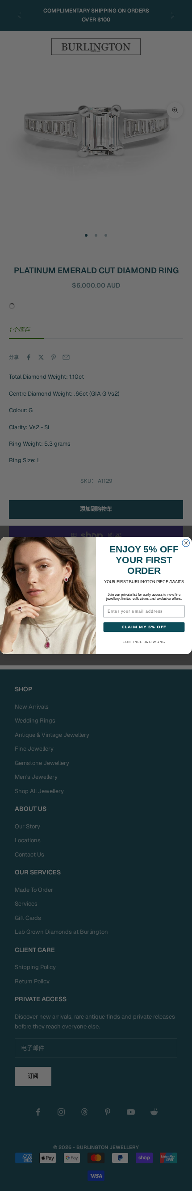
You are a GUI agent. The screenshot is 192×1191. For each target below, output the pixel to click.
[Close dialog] (186, 543)
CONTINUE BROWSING (144, 642)
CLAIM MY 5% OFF (144, 627)
